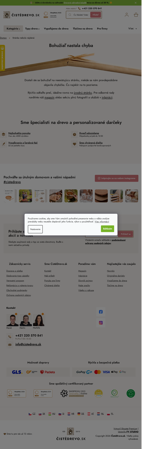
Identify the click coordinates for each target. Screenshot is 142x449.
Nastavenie (34, 229)
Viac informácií (101, 221)
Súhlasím (106, 228)
